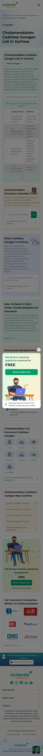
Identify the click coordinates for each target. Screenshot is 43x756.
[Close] (39, 349)
